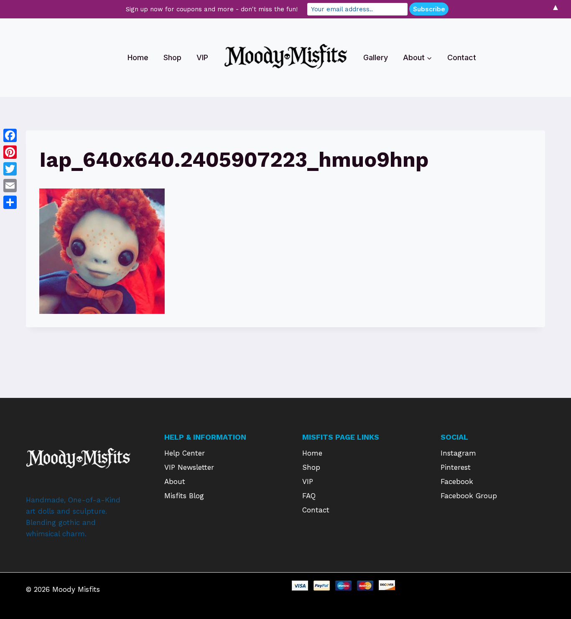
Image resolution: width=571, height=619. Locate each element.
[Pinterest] (10, 152)
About (174, 481)
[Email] (10, 185)
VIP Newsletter (189, 467)
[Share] (10, 202)
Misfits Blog (184, 496)
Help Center (184, 453)
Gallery (375, 57)
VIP (202, 57)
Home (137, 57)
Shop (172, 57)
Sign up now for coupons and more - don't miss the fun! (212, 9)
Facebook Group (469, 496)
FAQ (309, 496)
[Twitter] (10, 168)
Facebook (457, 481)
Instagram (458, 453)
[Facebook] (10, 135)
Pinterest (456, 467)
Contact (461, 57)
